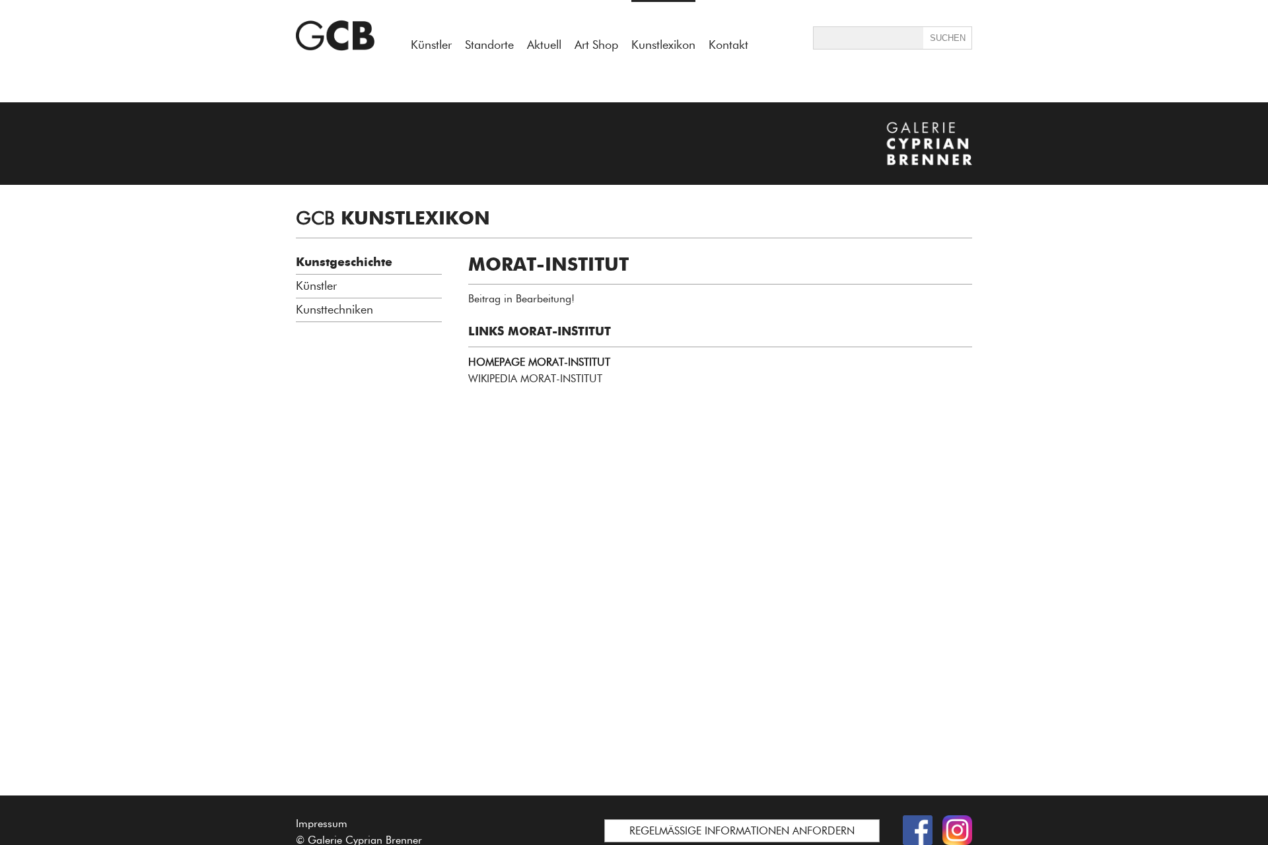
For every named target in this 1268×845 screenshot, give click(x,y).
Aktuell (544, 45)
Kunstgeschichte (344, 262)
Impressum (321, 823)
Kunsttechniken (334, 309)
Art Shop (596, 45)
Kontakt (728, 45)
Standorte (489, 45)
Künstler (431, 45)
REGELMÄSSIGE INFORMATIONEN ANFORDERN (742, 831)
